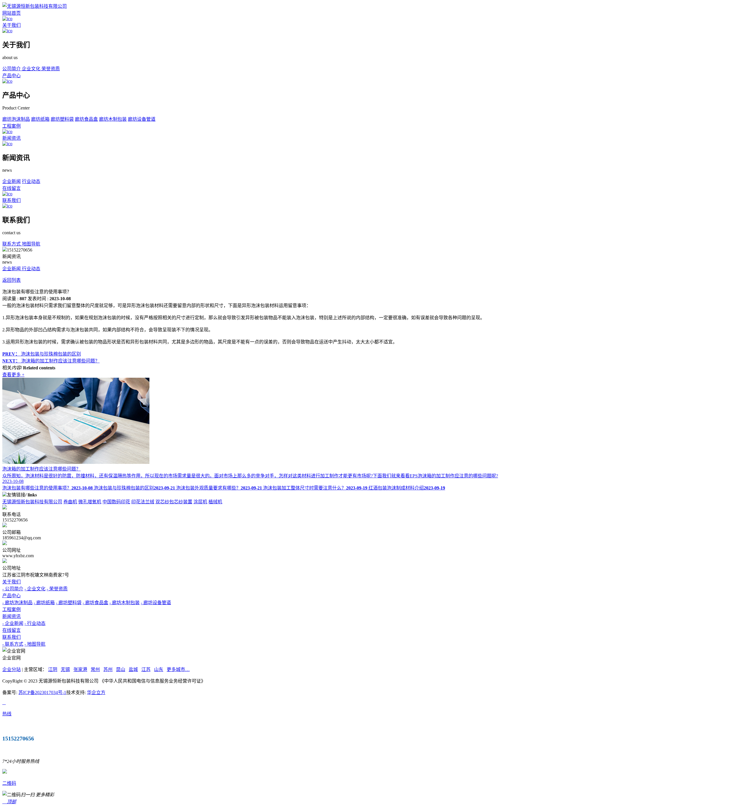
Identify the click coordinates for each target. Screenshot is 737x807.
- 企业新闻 (12, 623)
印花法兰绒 (142, 501)
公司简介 (12, 68)
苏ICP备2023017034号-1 (42, 692)
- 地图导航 (34, 644)
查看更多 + (13, 374)
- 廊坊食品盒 (95, 602)
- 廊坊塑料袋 (68, 602)
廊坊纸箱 (40, 119)
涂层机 (200, 501)
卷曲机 (70, 501)
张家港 (80, 669)
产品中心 (11, 75)
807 (23, 298)
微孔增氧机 (89, 501)
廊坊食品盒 (86, 119)
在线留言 (11, 188)
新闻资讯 (11, 138)
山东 (158, 669)
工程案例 (11, 126)
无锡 (65, 669)
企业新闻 (11, 181)
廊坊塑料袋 (62, 119)
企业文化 (31, 68)
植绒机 (215, 501)
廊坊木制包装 (113, 119)
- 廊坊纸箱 (44, 602)
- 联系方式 (12, 644)
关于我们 (11, 25)
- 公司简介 (12, 588)
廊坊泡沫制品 (16, 119)
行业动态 (31, 181)
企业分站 (11, 669)
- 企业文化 (34, 588)
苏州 (108, 669)
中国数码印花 (116, 501)
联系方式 (12, 243)
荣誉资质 (50, 68)
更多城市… (178, 669)
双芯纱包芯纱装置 (173, 501)
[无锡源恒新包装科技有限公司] (34, 6)
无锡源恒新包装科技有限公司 (32, 501)
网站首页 (11, 13)
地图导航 (31, 243)
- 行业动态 (34, 623)
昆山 (120, 669)
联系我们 (11, 200)
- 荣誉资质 (57, 588)
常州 (95, 669)
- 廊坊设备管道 (156, 602)
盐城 (133, 669)
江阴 (52, 669)
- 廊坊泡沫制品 (17, 602)
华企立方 (96, 692)
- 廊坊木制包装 (124, 602)
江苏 (146, 669)
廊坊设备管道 (141, 119)
